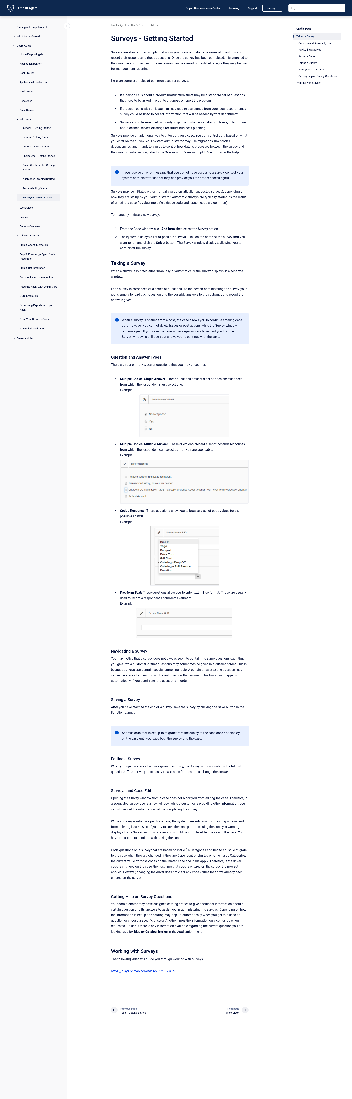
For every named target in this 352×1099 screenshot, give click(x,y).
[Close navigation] (67, 26)
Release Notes (25, 338)
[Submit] (293, 8)
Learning (234, 8)
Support (252, 8)
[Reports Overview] (17, 226)
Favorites (25, 217)
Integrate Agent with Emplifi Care (38, 286)
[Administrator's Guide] (14, 36)
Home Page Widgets (31, 54)
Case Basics (27, 110)
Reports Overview (30, 226)
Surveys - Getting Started (37, 197)
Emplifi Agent (27, 8)
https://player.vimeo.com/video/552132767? (143, 971)
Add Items (26, 119)
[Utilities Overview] (17, 235)
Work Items (26, 91)
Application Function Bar (34, 82)
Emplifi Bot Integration (32, 267)
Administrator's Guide (29, 36)
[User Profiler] (17, 73)
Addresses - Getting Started (39, 178)
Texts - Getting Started (35, 188)
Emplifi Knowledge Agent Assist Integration (38, 256)
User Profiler (27, 72)
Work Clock (26, 207)
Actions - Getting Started (37, 127)
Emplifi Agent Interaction (34, 244)
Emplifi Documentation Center (203, 8)
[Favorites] (17, 217)
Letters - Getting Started (36, 146)
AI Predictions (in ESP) (33, 328)
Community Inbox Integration (36, 277)
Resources (26, 100)
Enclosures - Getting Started (39, 155)
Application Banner (30, 63)
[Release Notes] (14, 338)
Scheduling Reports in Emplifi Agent (36, 307)
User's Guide (24, 45)
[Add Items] (17, 119)
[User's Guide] (14, 45)
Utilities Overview (30, 235)
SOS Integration (29, 295)
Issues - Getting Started (36, 137)
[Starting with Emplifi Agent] (14, 27)
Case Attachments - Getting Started (39, 167)
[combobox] (317, 8)
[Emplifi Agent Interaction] (17, 244)
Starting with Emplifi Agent (32, 27)
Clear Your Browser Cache (35, 319)
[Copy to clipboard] (109, 262)
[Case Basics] (17, 110)
